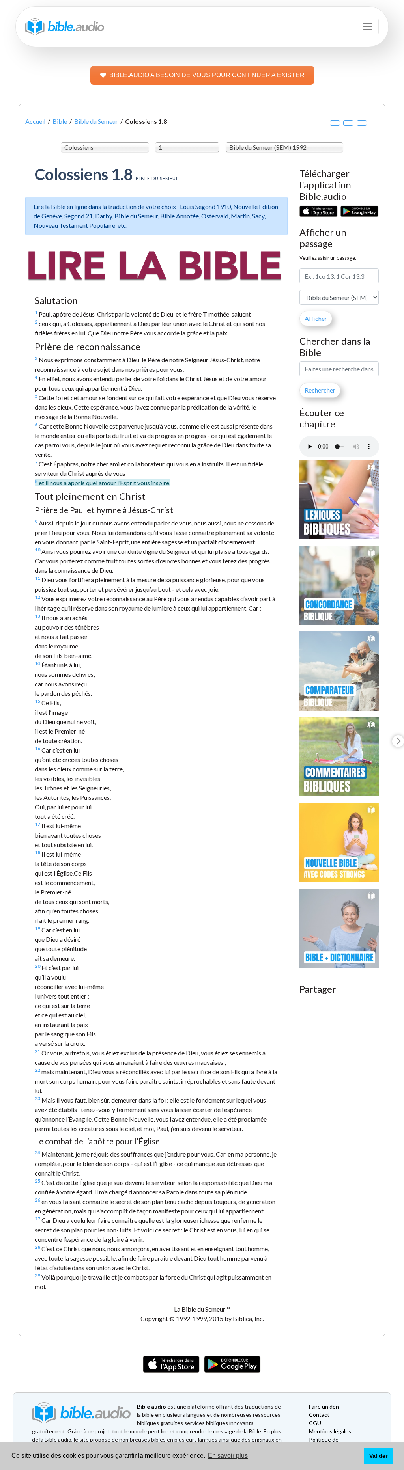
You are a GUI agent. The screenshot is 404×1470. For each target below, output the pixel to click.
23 (37, 1098)
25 (37, 1181)
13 (37, 616)
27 (37, 1219)
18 (37, 852)
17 (37, 824)
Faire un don (324, 1406)
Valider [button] (378, 1456)
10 (37, 550)
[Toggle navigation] (368, 26)
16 (37, 748)
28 (37, 1247)
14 (37, 663)
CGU (315, 1423)
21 (37, 1051)
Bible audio (151, 1406)
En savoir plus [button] (228, 1455)
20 (37, 966)
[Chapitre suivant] (398, 741)
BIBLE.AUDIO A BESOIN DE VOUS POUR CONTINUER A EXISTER (207, 75)
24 (37, 1152)
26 (37, 1200)
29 (37, 1275)
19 (37, 928)
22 (37, 1070)
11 (37, 578)
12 (37, 597)
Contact (319, 1414)
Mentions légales (330, 1431)
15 (37, 701)
